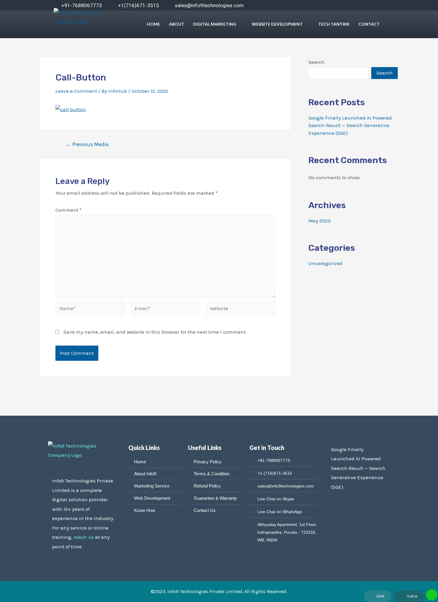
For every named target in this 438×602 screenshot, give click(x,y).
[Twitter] (318, 5)
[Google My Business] (377, 5)
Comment (68, 210)
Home (153, 24)
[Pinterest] (365, 5)
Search (316, 62)
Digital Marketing (214, 24)
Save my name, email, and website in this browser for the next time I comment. (155, 332)
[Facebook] (306, 5)
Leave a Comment (76, 91)
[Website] (240, 309)
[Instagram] (342, 5)
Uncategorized (325, 263)
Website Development (277, 24)
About (176, 24)
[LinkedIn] (330, 5)
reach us (84, 537)
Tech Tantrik (334, 24)
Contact (369, 24)
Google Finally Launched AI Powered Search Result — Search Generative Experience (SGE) (350, 125)
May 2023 (319, 221)
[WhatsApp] (354, 5)
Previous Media (87, 144)
